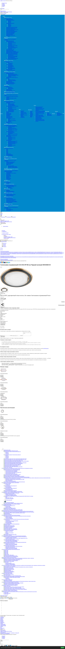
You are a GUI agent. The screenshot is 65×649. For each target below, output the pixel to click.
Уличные (33, 256)
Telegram (4, 244)
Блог (1, 627)
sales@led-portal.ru (4, 241)
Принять (62, 647)
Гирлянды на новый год (44, 253)
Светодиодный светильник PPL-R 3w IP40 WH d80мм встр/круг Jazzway (4, 382)
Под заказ (63, 301)
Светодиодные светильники (11, 252)
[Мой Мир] (3, 262)
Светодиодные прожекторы (31, 252)
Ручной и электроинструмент (23, 253)
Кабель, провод (16, 253)
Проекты (1, 619)
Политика (1, 621)
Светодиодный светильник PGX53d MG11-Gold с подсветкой (4, 437)
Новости (1, 618)
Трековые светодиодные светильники (21, 252)
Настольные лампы (10, 257)
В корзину (2, 405)
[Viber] (5, 262)
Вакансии (1, 620)
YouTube (4, 245)
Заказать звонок (2, 222)
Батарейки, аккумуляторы (36, 253)
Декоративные (4, 257)
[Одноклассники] (2, 262)
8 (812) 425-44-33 (8, 236)
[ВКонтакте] (0, 262)
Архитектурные (37, 256)
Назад (5, 235)
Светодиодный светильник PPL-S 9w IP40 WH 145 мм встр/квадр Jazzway (4, 373)
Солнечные (14, 257)
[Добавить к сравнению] (1, 267)
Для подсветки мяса (56, 256)
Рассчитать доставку (61, 305)
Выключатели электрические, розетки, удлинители (49, 252)
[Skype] (8, 262)
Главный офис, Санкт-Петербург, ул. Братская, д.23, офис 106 (9, 632)
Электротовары (30, 253)
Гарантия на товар (3, 625)
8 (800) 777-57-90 (2, 0)
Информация (2, 622)
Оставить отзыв (3, 324)
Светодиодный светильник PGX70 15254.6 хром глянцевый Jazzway (4, 401)
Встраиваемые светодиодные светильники (6, 256)
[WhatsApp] (7, 262)
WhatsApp (4, 246)
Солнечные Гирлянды (38, 252)
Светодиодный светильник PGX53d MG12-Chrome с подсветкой (4, 414)
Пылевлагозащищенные (28, 256)
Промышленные (42, 256)
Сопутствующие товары (51, 253)
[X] (4, 262)
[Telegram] (9, 262)
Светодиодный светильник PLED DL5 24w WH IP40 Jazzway (4, 391)
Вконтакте (4, 243)
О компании (2, 617)
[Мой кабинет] (0, 15)
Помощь (1, 623)
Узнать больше (18, 647)
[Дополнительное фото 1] (4, 290)
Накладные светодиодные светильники (19, 256)
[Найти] (0, 10)
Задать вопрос (3, 336)
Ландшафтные (47, 256)
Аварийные (51, 256)
